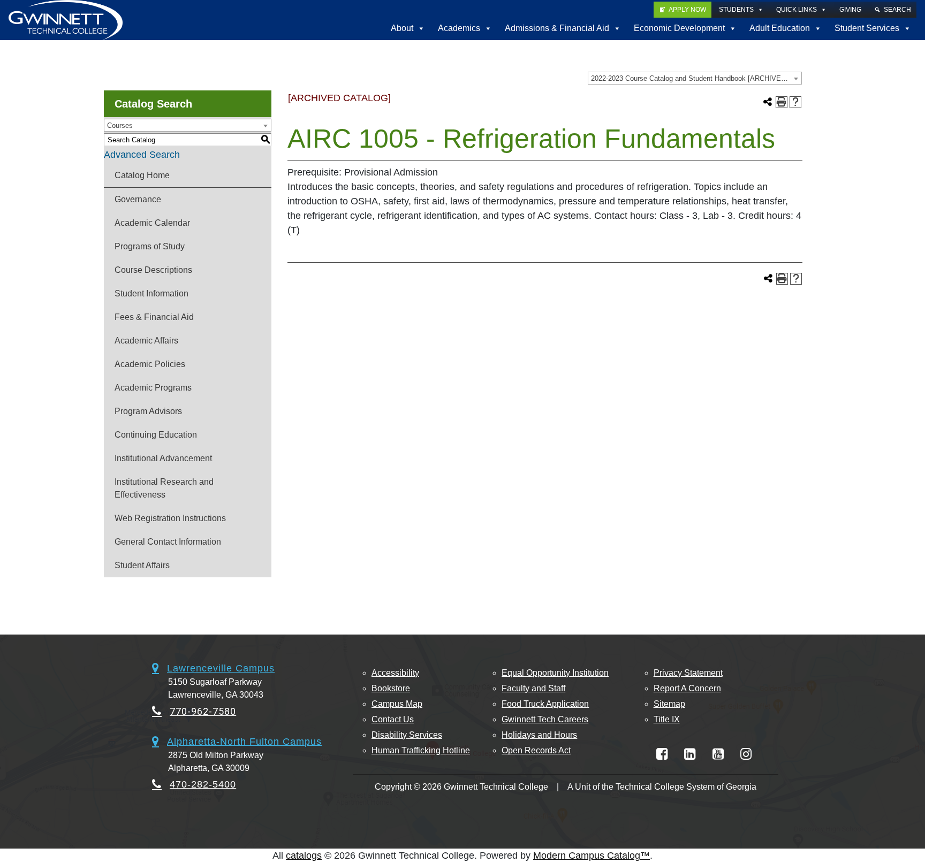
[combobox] (695, 78)
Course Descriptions (153, 269)
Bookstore (390, 688)
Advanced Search (142, 154)
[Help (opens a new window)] (795, 102)
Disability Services (406, 734)
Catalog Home (142, 175)
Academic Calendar (152, 222)
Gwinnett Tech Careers (545, 719)
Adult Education (779, 28)
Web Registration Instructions (170, 518)
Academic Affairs (146, 340)
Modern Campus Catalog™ (591, 855)
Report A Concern (687, 688)
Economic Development (679, 28)
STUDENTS (736, 9)
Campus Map (396, 703)
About (402, 28)
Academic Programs (153, 387)
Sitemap (669, 703)
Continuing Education (156, 434)
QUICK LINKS (796, 9)
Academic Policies (150, 364)
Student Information (151, 293)
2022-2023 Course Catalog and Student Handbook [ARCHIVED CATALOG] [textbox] (696, 78)
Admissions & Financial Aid (557, 28)
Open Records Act (536, 750)
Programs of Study (150, 246)
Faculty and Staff (533, 688)
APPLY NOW (687, 9)
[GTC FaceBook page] (662, 754)
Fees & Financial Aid (154, 317)
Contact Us (392, 719)
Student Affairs (142, 565)
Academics (459, 28)
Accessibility (395, 672)
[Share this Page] (768, 102)
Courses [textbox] (120, 125)
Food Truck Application (545, 703)
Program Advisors (148, 411)
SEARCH (897, 9)
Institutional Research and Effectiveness (164, 488)
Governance (138, 199)
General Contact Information (168, 541)
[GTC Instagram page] (746, 754)
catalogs (304, 855)
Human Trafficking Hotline (420, 750)
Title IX (667, 719)
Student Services (867, 28)
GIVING (850, 9)
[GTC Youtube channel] (718, 754)
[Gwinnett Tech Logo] (66, 20)
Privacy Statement (688, 672)
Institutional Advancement (163, 458)
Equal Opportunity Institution (555, 672)
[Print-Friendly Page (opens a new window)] (781, 102)
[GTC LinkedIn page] (689, 754)
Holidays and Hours (539, 734)
